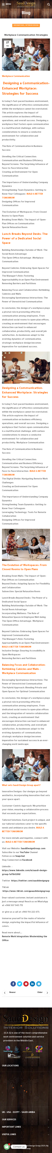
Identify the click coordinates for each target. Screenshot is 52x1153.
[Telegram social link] (38, 984)
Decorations (19, 25)
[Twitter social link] (19, 984)
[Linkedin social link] (32, 984)
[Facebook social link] (13, 984)
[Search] (48, 4)
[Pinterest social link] (26, 984)
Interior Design (32, 25)
